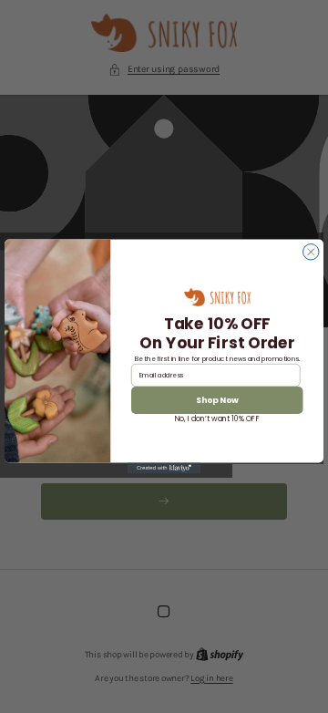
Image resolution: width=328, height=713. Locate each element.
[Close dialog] (311, 252)
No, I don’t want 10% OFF (218, 418)
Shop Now (217, 400)
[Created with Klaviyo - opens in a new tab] (164, 468)
